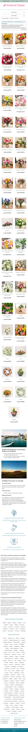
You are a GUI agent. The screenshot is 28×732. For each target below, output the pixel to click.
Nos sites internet (4, 723)
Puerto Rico (21, 693)
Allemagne (23, 638)
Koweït (22, 672)
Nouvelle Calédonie (19, 685)
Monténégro (11, 683)
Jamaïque (18, 670)
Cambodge (21, 650)
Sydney (4, 631)
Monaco (6, 683)
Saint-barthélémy (7, 697)
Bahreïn (11, 646)
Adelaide (4, 622)
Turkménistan (7, 709)
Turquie (12, 709)
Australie (11, 18)
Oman (15, 687)
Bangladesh (17, 646)
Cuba (23, 654)
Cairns (24, 622)
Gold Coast (22, 624)
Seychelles (6, 703)
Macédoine (5, 678)
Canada (5, 652)
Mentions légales (17, 719)
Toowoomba (10, 631)
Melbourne (6, 629)
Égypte (16, 656)
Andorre (5, 640)
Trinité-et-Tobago (14, 707)
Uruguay (22, 709)
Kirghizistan (16, 672)
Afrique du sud (11, 638)
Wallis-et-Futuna (14, 713)
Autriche (15, 644)
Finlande (19, 660)
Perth (17, 629)
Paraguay (17, 689)
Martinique (6, 680)
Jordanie (6, 672)
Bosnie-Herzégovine (14, 648)
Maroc (24, 678)
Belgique (22, 646)
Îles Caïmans (20, 666)
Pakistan (6, 689)
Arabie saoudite (16, 642)
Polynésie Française (8, 693)
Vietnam (20, 711)
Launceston (10, 626)
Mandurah (23, 626)
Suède (7, 705)
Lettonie (18, 674)
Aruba (11, 644)
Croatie (19, 654)
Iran (5, 670)
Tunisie (21, 707)
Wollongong (23, 631)
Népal (17, 683)
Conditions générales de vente (20, 721)
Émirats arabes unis (9, 658)
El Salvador (22, 656)
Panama (11, 689)
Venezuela (14, 711)
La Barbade (6, 674)
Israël (9, 670)
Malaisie (15, 678)
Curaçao (5, 656)
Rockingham (22, 629)
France (24, 660)
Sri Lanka (23, 703)
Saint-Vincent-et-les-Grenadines (10, 701)
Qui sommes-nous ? (5, 719)
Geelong (16, 624)
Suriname (16, 705)
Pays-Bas (6, 691)
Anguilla (23, 640)
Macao (24, 676)
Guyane (5, 664)
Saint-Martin (8, 699)
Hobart (4, 626)
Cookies (15, 726)
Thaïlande (8, 707)
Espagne (22, 658)
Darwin (11, 624)
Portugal (16, 693)
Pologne (22, 691)
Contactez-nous (6, 1)
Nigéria (7, 685)
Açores (4, 638)
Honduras (11, 664)
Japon (22, 670)
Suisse (11, 705)
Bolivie (7, 648)
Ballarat (9, 622)
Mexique (17, 680)
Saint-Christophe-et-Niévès (18, 697)
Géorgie (6, 662)
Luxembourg (18, 676)
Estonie (4, 660)
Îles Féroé (13, 668)
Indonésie (22, 668)
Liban (23, 674)
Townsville (17, 631)
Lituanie (12, 676)
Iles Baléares (13, 666)
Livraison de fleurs (5, 18)
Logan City (17, 626)
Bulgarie (16, 650)
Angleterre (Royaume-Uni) (14, 640)
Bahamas (6, 646)
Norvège (12, 685)
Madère (10, 678)
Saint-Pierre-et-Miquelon (18, 699)
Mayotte (12, 680)
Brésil (21, 648)
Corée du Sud (7, 654)
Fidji (15, 660)
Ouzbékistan (20, 687)
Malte (20, 678)
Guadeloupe (21, 662)
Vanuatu (8, 711)
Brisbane (19, 622)
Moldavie (22, 680)
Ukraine (17, 709)
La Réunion (13, 674)
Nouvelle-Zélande (8, 687)
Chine (13, 652)
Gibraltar (11, 662)
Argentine (23, 642)
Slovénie (17, 703)
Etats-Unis (10, 660)
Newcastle (12, 629)
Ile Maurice (7, 666)
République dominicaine (13, 695)
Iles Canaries (6, 668)
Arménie (6, 644)
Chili (9, 652)
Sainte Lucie (21, 701)
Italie (13, 670)
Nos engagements (4, 721)
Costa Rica (13, 654)
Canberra (6, 624)
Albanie (17, 638)
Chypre (17, 652)
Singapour (12, 703)
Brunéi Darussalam (8, 650)
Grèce (16, 662)
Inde (18, 668)
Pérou (11, 691)
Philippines (16, 691)
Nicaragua (22, 683)
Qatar (5, 695)
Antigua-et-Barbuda (7, 642)
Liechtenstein (6, 676)
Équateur (16, 658)
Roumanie (22, 695)
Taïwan (21, 705)
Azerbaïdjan (21, 644)
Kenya (11, 672)
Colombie (23, 652)
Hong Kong (17, 664)
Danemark (11, 656)
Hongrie (23, 664)
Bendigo (14, 622)
